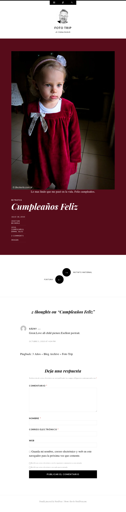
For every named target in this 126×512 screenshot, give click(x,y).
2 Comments (17, 236)
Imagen (15, 240)
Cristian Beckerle (15, 222)
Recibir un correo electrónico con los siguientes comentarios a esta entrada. (56, 463)
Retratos (16, 200)
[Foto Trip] (63, 17)
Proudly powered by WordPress (50, 501)
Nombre (35, 418)
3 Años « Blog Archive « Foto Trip (52, 354)
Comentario (38, 385)
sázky (33, 328)
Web (31, 440)
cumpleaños (17, 229)
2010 (13, 227)
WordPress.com (80, 501)
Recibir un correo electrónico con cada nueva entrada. (49, 467)
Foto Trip (63, 28)
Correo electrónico (44, 429)
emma (14, 232)
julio (20, 232)
